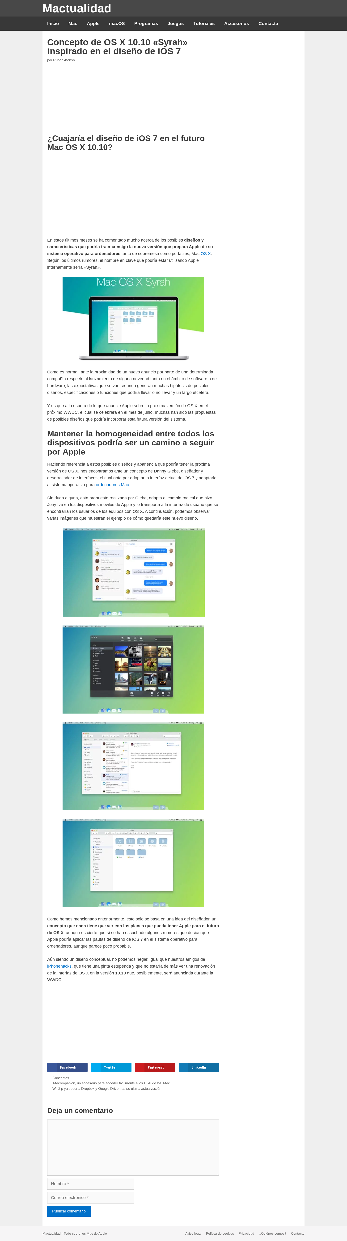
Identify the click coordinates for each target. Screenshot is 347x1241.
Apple (93, 23)
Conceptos (60, 1078)
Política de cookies (220, 1233)
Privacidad (246, 1233)
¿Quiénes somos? (272, 1233)
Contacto (268, 23)
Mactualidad (76, 8)
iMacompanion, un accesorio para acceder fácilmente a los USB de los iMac (111, 1083)
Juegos (176, 23)
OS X (206, 253)
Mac (72, 23)
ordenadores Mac (112, 484)
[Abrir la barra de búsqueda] (297, 24)
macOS (117, 23)
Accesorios (236, 23)
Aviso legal (193, 1233)
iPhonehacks (59, 966)
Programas (146, 23)
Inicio (53, 23)
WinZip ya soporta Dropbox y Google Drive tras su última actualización (106, 1088)
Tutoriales (204, 23)
